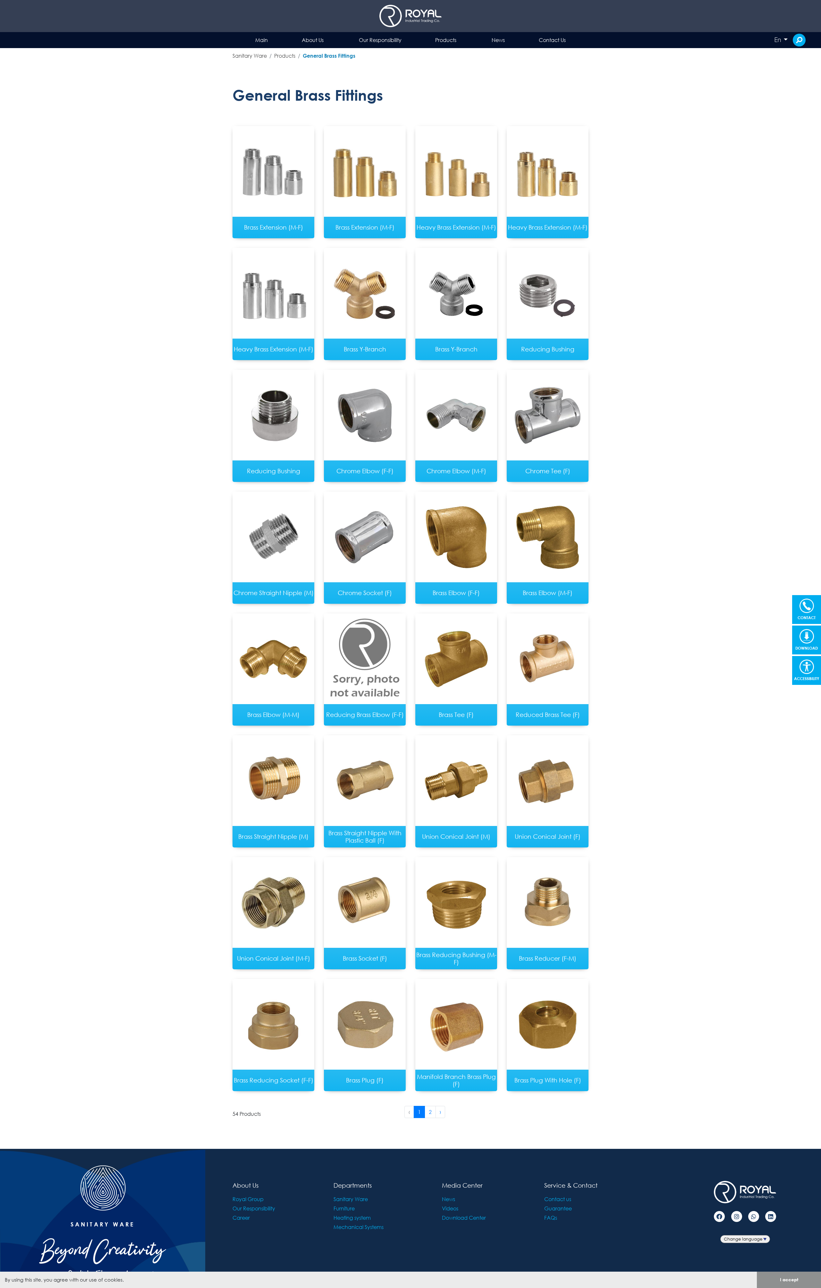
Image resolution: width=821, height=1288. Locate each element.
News (498, 40)
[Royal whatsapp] (753, 1216)
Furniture (344, 1208)
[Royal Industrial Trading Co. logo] (410, 16)
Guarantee (558, 1208)
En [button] (778, 40)
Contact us (557, 1199)
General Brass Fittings (329, 56)
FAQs (550, 1217)
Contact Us (552, 40)
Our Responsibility (380, 40)
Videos (450, 1208)
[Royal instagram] (736, 1216)
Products (445, 40)
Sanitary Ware (250, 55)
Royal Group (248, 1199)
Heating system (352, 1217)
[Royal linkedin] (770, 1216)
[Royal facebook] (719, 1216)
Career (241, 1217)
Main (261, 40)
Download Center (464, 1217)
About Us (313, 40)
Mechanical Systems (359, 1227)
